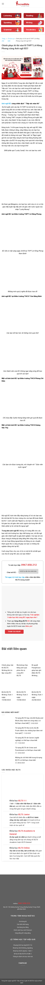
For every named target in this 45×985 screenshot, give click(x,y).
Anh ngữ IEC (6, 104)
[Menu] (3, 3)
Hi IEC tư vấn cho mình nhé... (28, 571)
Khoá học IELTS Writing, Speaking (23, 948)
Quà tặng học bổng (23, 927)
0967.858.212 (29, 564)
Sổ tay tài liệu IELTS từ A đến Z (23, 954)
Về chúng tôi (23, 921)
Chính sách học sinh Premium (23, 930)
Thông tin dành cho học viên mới (23, 956)
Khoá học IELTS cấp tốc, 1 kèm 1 (22, 951)
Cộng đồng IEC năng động (23, 933)
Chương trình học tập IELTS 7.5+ (22, 945)
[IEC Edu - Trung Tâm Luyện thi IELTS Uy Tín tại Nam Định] (22, 4)
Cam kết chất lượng (23, 924)
